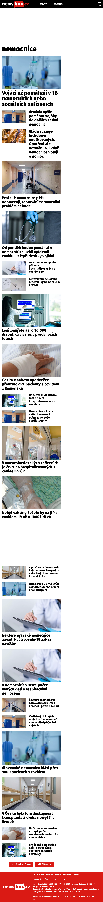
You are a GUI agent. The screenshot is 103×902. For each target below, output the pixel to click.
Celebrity (58, 4)
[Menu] (99, 4)
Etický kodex (38, 875)
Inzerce (76, 875)
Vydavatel (67, 875)
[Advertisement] (32, 541)
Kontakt (58, 875)
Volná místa (60, 879)
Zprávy (43, 4)
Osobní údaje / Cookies (43, 879)
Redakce (49, 875)
